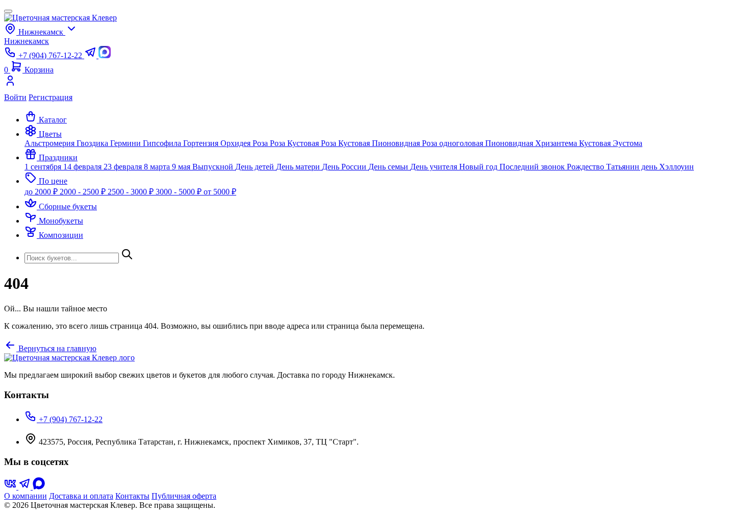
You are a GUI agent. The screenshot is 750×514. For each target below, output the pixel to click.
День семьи (389, 166)
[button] (43, 134)
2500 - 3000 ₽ (132, 191)
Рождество (586, 166)
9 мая (182, 166)
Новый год (479, 166)
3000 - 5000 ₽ (180, 191)
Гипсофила (163, 143)
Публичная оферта (184, 496)
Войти (15, 97)
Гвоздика (93, 143)
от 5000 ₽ (220, 191)
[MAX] (39, 486)
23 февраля (124, 166)
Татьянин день (632, 166)
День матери (299, 166)
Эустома (627, 143)
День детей (255, 166)
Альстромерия (50, 143)
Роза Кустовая (295, 143)
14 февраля (83, 166)
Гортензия (201, 143)
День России (345, 166)
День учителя (434, 166)
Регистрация (50, 97)
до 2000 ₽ (42, 191)
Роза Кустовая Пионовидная (371, 143)
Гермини (126, 143)
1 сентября (43, 166)
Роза (261, 143)
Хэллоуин (676, 166)
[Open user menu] (375, 84)
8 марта (158, 166)
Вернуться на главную (56, 348)
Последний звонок (533, 166)
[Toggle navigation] (8, 11)
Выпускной (213, 166)
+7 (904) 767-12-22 (70, 419)
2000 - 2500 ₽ (84, 191)
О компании (25, 496)
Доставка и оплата (81, 496)
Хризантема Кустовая (574, 143)
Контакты (132, 496)
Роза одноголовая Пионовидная (478, 143)
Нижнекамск (26, 41)
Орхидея (236, 143)
